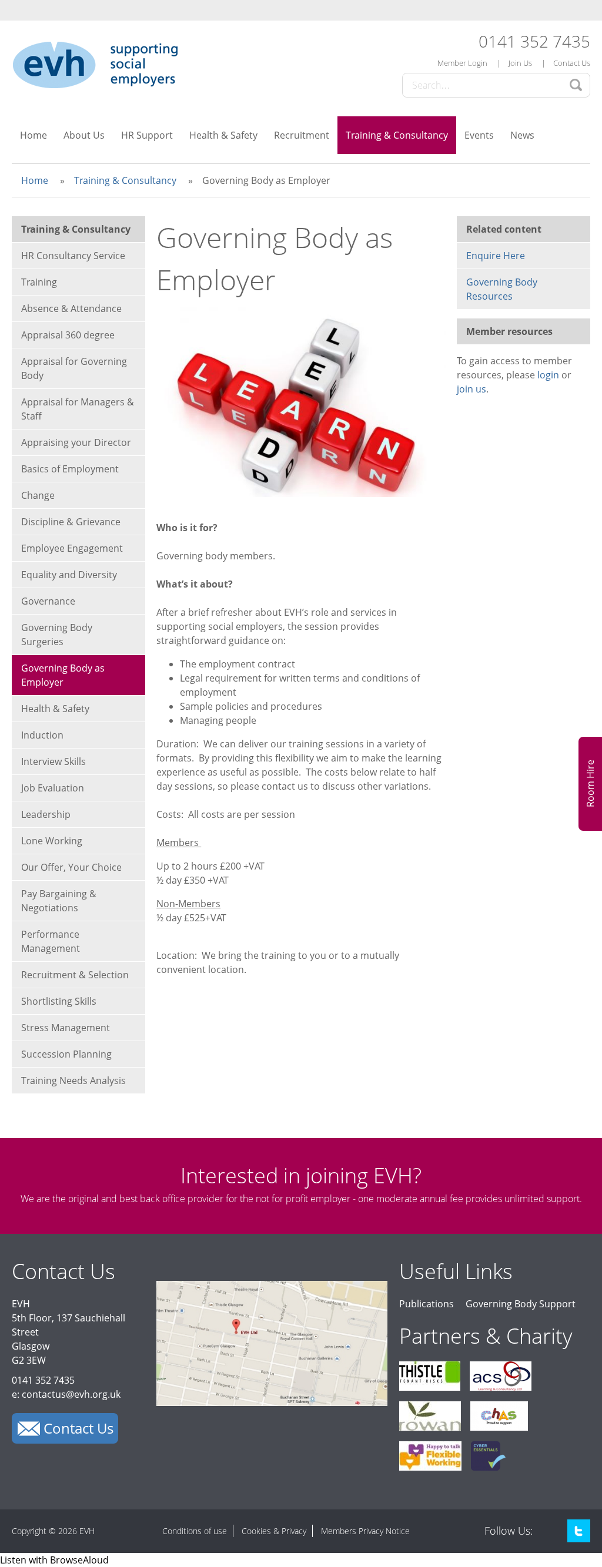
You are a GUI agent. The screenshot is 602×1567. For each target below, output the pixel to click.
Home (33, 135)
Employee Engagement (72, 548)
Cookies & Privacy (274, 1530)
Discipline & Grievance (71, 521)
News (522, 135)
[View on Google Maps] (271, 1402)
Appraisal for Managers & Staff (77, 408)
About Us (84, 135)
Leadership (46, 814)
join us (471, 388)
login (548, 374)
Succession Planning (66, 1054)
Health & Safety (223, 135)
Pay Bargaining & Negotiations (58, 900)
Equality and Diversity (69, 574)
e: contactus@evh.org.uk (66, 1394)
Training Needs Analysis (73, 1080)
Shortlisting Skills (58, 1001)
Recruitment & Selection (75, 974)
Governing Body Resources (501, 289)
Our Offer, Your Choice (71, 867)
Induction (42, 735)
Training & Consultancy (397, 135)
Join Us (520, 63)
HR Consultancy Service (73, 255)
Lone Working (51, 840)
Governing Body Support (521, 1303)
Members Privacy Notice (365, 1530)
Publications (426, 1303)
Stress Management (65, 1027)
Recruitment (301, 135)
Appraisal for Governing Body (74, 368)
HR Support (147, 135)
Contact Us (571, 63)
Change (38, 495)
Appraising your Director (76, 442)
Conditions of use (194, 1530)
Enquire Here (495, 255)
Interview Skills (53, 761)
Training (39, 282)
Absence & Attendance (71, 308)
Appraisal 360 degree (68, 334)
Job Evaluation (52, 787)
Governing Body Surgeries (56, 634)
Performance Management (50, 941)
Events (479, 135)
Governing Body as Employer (63, 675)
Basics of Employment (70, 468)
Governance (48, 601)
